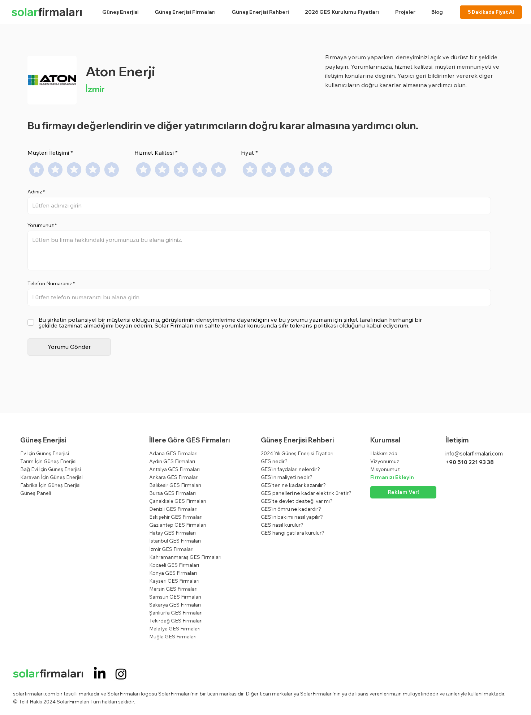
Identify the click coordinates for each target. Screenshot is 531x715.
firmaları (47, 12)
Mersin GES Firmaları (173, 589)
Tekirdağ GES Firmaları (176, 620)
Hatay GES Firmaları (172, 533)
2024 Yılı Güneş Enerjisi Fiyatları (297, 453)
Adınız (34, 191)
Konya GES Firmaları (173, 573)
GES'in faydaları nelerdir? (290, 469)
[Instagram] (121, 674)
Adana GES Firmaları (173, 453)
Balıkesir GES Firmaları (175, 485)
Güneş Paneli (35, 493)
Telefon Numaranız (49, 283)
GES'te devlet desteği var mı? (297, 501)
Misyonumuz (385, 469)
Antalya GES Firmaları (174, 469)
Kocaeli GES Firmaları (174, 565)
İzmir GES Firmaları (171, 549)
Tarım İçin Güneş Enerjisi (48, 461)
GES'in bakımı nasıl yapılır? (292, 517)
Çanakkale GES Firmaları (177, 501)
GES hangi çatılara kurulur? (292, 533)
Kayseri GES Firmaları (174, 581)
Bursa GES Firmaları (172, 493)
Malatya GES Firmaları (174, 628)
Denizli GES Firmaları (173, 509)
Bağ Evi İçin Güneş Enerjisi (50, 469)
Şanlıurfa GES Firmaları (176, 612)
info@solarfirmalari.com (474, 453)
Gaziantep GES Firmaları (177, 525)
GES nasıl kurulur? (282, 525)
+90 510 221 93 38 (469, 462)
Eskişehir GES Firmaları (176, 517)
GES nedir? (274, 461)
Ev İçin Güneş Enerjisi (44, 453)
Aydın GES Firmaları (172, 461)
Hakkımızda (383, 453)
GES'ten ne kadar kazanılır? (293, 485)
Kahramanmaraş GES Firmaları (185, 557)
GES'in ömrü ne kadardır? (291, 509)
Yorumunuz (40, 225)
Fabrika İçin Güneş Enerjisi (50, 485)
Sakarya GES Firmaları (175, 604)
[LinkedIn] (99, 674)
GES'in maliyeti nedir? (286, 477)
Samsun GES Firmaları (175, 597)
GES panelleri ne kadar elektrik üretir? (306, 493)
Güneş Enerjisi (43, 440)
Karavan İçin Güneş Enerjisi (51, 477)
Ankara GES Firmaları (174, 477)
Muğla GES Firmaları (173, 636)
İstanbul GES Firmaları (175, 541)
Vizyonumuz (384, 461)
